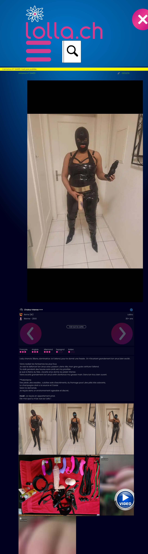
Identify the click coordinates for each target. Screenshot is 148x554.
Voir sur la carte (76, 326)
